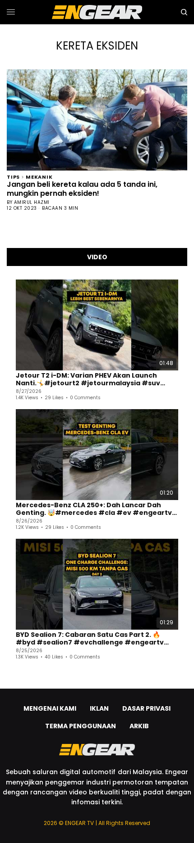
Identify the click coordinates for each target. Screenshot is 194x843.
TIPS (13, 176)
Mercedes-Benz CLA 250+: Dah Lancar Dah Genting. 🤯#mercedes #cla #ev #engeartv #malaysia (94, 509)
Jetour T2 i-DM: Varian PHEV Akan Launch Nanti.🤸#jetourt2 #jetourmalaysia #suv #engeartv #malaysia (88, 380)
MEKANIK (39, 176)
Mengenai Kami (49, 708)
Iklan (99, 708)
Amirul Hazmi (32, 202)
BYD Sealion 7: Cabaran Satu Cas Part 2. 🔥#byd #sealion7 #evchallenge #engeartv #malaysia (90, 639)
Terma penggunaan (80, 725)
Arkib (139, 725)
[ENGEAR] (97, 12)
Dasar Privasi (146, 708)
